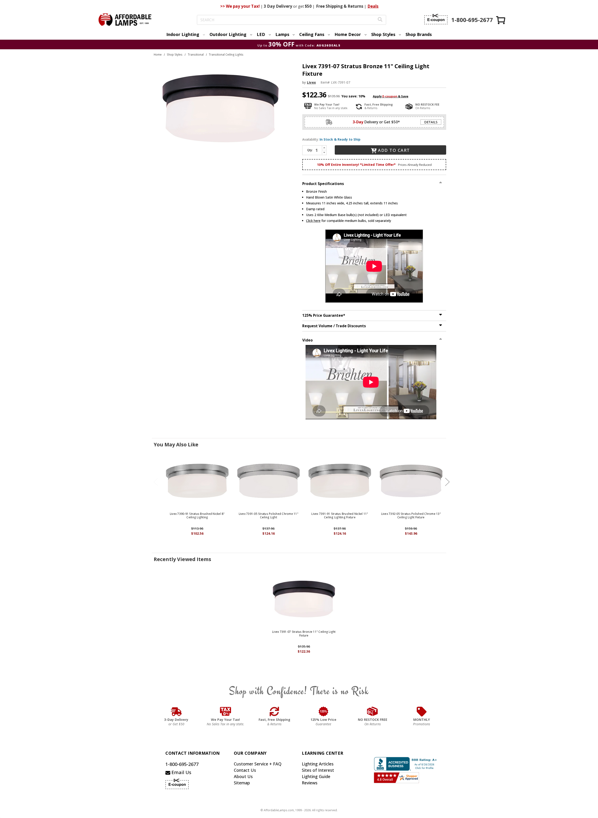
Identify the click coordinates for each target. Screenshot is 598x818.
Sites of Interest (318, 770)
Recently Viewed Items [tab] (182, 559)
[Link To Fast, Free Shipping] (274, 711)
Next (447, 482)
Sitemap (242, 783)
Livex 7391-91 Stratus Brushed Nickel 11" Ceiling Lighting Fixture (339, 515)
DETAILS (431, 122)
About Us (243, 776)
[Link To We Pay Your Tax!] (225, 711)
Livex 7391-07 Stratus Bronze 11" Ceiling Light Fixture (304, 633)
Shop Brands (419, 34)
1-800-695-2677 (182, 764)
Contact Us (245, 770)
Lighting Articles (318, 764)
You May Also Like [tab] (176, 444)
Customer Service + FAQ (257, 764)
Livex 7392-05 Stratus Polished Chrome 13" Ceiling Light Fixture (411, 515)
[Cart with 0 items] (501, 20)
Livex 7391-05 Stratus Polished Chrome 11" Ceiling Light (268, 515)
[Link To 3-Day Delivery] (176, 711)
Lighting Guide (316, 776)
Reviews (309, 783)
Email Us (180, 772)
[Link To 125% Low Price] (323, 711)
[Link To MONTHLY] (421, 711)
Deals (372, 6)
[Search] (380, 20)
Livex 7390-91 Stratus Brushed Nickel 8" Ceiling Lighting (197, 515)
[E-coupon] (436, 19)
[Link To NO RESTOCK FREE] (372, 711)
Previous (155, 482)
